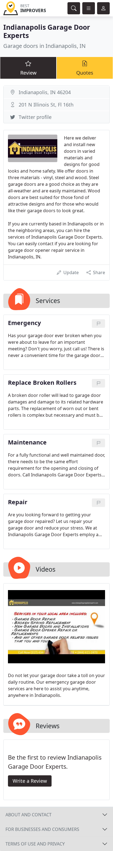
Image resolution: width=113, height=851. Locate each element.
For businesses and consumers (42, 829)
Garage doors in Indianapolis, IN (44, 46)
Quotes (84, 72)
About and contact (28, 815)
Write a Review (30, 781)
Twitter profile (35, 117)
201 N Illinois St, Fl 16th (46, 104)
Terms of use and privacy (35, 844)
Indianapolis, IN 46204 (45, 92)
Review (28, 72)
